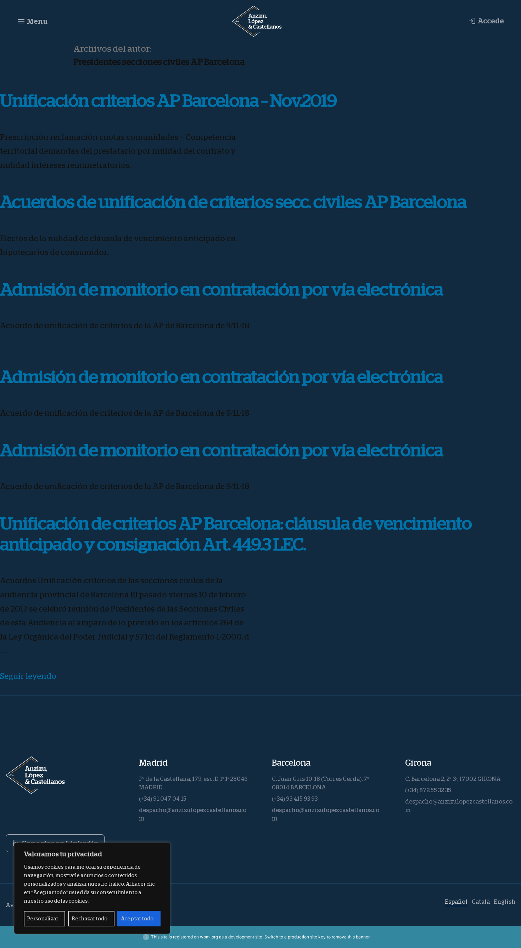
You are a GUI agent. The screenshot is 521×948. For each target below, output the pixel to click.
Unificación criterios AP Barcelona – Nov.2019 (168, 100)
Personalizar (42, 918)
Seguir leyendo (28, 676)
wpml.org (209, 937)
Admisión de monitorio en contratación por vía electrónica (221, 289)
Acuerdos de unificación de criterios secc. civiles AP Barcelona (233, 202)
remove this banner (350, 937)
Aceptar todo (137, 918)
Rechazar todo (89, 918)
